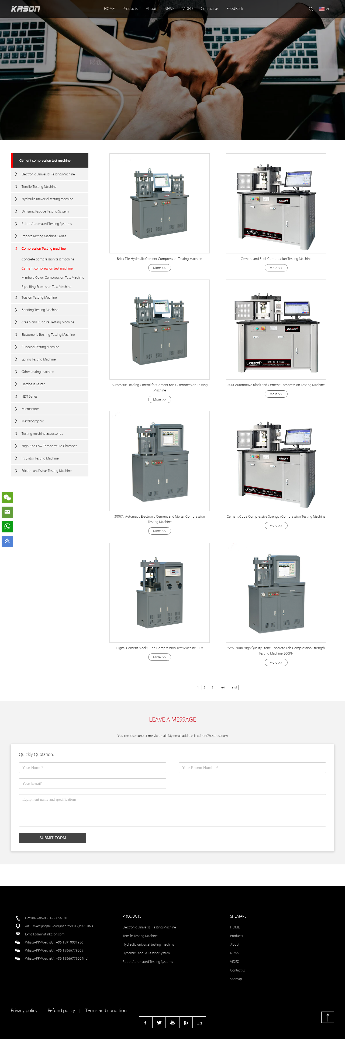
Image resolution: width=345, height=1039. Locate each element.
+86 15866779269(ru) (72, 958)
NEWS (169, 8)
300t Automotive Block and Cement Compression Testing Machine (276, 385)
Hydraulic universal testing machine (47, 199)
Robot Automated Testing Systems (47, 224)
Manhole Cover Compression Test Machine (53, 277)
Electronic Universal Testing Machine (48, 174)
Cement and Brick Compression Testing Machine (276, 259)
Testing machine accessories (42, 434)
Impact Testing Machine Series (44, 236)
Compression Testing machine (44, 248)
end (234, 687)
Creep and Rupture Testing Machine (48, 322)
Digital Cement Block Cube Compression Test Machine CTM (159, 648)
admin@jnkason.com (49, 934)
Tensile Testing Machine (39, 187)
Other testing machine (38, 372)
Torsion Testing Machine (39, 297)
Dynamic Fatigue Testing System (45, 211)
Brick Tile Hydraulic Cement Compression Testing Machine (159, 259)
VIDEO (187, 8)
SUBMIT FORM (52, 838)
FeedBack (235, 8)
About (151, 8)
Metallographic (33, 421)
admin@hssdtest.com (212, 736)
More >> (159, 268)
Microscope (30, 409)
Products (130, 8)
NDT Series (29, 396)
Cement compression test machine (45, 160)
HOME (109, 8)
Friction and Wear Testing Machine (47, 471)
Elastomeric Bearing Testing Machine (48, 335)
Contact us (210, 8)
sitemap (236, 979)
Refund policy (61, 1010)
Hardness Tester (33, 384)
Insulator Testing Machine (40, 458)
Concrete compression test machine (48, 259)
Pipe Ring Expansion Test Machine (46, 287)
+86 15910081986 (69, 942)
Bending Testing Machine (40, 310)
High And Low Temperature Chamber (49, 446)
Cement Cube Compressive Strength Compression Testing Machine (276, 516)
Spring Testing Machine (39, 359)
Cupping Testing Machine (40, 347)
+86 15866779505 (69, 950)
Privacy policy (24, 1010)
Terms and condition (106, 1010)
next (222, 687)
